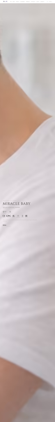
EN (47, 1)
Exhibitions (28, 1)
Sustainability (22, 1)
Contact (37, 1)
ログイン (51, 1)
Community (42, 1)
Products (17, 1)
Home (11, 1)
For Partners (33, 1)
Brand (14, 1)
